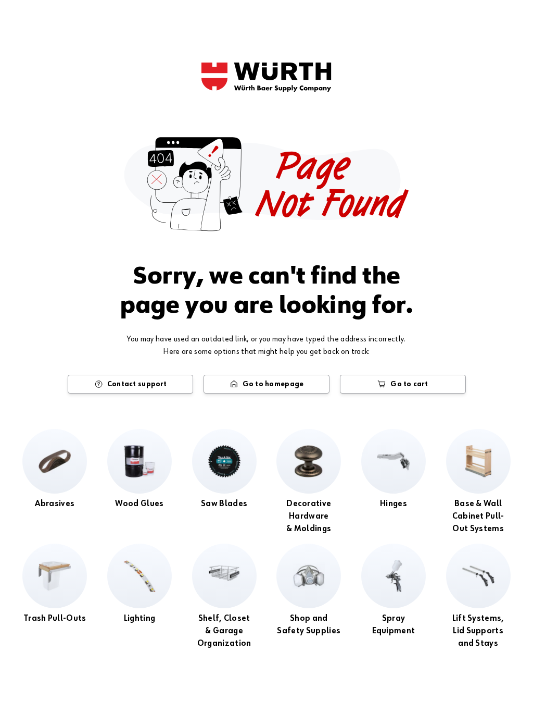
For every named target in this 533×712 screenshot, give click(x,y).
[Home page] (266, 77)
